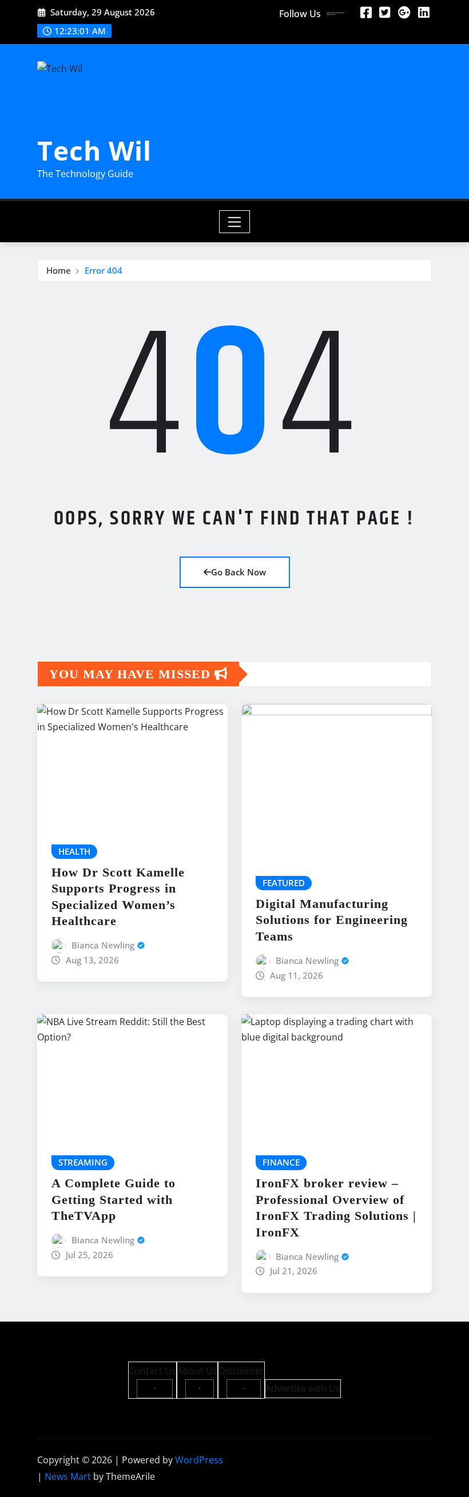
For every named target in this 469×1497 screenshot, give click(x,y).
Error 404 (103, 270)
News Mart (68, 1476)
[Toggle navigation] (235, 221)
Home (58, 270)
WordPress (199, 1460)
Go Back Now (238, 572)
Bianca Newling (102, 945)
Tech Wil (94, 150)
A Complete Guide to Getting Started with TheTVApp (113, 1199)
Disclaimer (241, 1370)
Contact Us (152, 1370)
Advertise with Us (302, 1388)
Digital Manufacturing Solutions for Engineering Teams (332, 919)
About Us (197, 1370)
